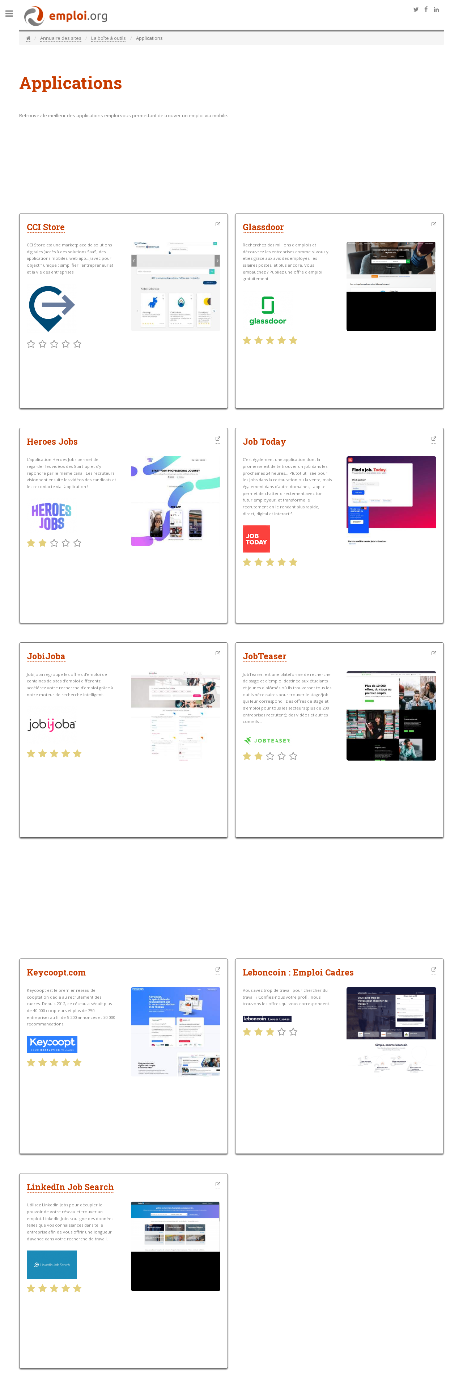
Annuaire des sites (60, 38)
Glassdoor (263, 226)
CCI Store (46, 226)
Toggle (13, 13)
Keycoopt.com (56, 972)
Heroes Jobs (52, 441)
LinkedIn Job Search (70, 1186)
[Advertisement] (375, 152)
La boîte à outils (108, 38)
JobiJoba (46, 656)
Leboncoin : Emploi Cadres (298, 972)
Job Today (264, 441)
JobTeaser (264, 656)
